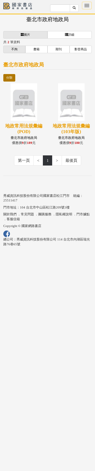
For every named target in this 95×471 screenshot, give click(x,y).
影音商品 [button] (80, 49)
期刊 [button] (58, 49)
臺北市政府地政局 (47, 19)
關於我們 (10, 214)
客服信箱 (13, 219)
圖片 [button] (27, 34)
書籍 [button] (36, 49)
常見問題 (27, 214)
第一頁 (24, 160)
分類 (9, 77)
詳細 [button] (71, 34)
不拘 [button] (14, 49)
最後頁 (71, 160)
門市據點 (83, 214)
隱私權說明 (64, 214)
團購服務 (44, 214)
